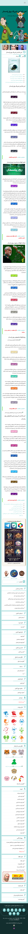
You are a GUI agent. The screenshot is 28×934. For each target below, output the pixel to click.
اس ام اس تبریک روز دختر (19, 596)
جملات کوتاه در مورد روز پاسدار (16, 78)
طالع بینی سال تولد (20, 784)
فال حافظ (22, 861)
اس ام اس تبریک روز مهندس (17, 508)
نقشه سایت (8, 923)
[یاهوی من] (23, 910)
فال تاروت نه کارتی (20, 817)
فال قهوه (22, 636)
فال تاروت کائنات (20, 799)
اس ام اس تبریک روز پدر (19, 608)
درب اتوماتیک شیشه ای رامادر (18, 848)
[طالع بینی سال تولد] (14, 766)
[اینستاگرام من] (12, 910)
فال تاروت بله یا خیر (20, 830)
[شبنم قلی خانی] (6, 48)
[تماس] (8, 910)
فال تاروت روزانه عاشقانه (19, 827)
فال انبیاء (22, 627)
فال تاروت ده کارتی (20, 821)
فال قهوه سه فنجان (20, 639)
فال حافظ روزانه (21, 864)
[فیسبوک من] (15, 910)
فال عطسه (22, 890)
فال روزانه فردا (21, 899)
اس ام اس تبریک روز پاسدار (14, 11)
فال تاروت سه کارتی (20, 805)
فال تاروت (22, 833)
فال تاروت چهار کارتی (20, 808)
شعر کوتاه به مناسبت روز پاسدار (16, 76)
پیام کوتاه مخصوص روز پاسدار (17, 80)
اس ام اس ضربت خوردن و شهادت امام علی (15, 593)
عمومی (17, 582)
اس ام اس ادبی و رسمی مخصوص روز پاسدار (14, 82)
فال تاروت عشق (21, 824)
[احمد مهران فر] (22, 48)
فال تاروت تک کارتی (20, 802)
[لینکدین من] (10, 913)
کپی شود (14, 97)
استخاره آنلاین (21, 617)
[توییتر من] (4, 910)
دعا (23, 674)
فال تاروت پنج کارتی (20, 811)
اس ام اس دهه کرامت (20, 602)
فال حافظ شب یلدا (20, 867)
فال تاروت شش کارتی (19, 814)
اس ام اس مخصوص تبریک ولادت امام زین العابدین (14, 605)
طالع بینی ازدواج (21, 661)
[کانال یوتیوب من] (14, 913)
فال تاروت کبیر (21, 796)
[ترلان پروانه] (14, 48)
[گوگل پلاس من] (17, 913)
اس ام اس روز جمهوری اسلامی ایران (16, 510)
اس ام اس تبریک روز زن (18, 506)
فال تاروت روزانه (20, 793)
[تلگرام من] (19, 910)
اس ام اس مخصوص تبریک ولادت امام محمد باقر (13, 504)
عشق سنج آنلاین (21, 692)
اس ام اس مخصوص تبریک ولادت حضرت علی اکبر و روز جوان (13, 514)
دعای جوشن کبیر (20, 671)
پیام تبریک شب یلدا (20, 870)
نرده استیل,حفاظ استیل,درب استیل (17, 845)
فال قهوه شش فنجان (20, 642)
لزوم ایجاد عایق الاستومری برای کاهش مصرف (15, 842)
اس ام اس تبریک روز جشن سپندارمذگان (16, 599)
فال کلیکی (22, 683)
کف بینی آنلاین (21, 652)
